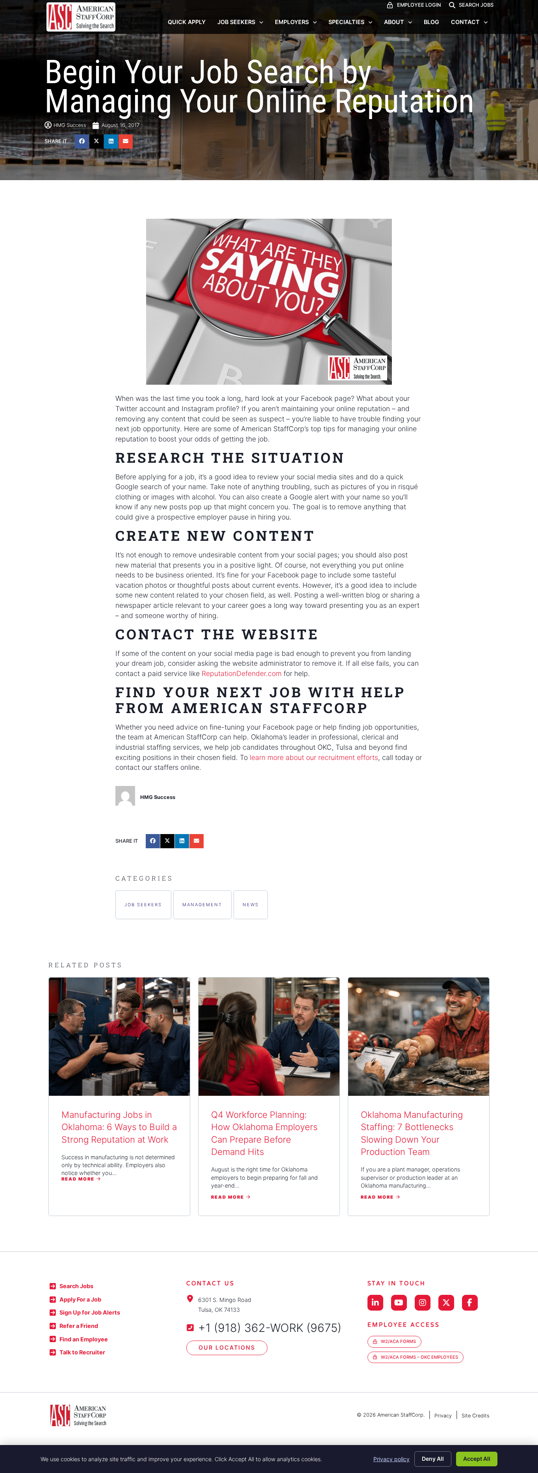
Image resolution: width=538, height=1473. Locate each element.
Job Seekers (236, 22)
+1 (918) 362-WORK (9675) (269, 1328)
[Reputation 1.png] (269, 302)
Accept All (476, 1458)
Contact (465, 22)
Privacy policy (391, 1459)
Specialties (346, 22)
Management (202, 904)
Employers (292, 22)
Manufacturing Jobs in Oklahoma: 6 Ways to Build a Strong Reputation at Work (119, 1127)
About (394, 22)
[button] (82, 141)
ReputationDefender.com (242, 673)
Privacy (443, 1416)
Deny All (433, 1458)
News (251, 904)
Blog (431, 22)
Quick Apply (187, 22)
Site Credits (476, 1416)
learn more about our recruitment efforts (314, 757)
